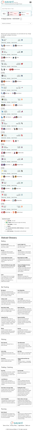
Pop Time (3, 370)
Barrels (2, 250)
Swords (19, 328)
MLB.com (28, 425)
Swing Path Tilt (4, 317)
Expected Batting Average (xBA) (8, 265)
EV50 (2, 274)
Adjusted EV (20, 274)
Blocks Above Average (22, 399)
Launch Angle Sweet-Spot (6, 257)
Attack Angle (20, 299)
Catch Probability (5, 399)
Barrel (10, 222)
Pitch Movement (21, 342)
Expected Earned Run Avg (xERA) (23, 359)
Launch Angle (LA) (21, 244)
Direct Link (4, 42)
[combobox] (16, 8)
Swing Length (4, 299)
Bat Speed (3, 290)
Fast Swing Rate (21, 290)
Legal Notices (21, 425)
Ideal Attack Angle (5, 307)
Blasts (2, 328)
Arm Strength (20, 370)
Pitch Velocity (4, 342)
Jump (19, 379)
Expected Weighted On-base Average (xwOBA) (24, 265)
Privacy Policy (13, 425)
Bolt (18, 412)
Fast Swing (10, 224)
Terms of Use (6, 425)
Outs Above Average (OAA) (7, 387)
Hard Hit (9, 220)
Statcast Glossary (9, 237)
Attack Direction (21, 307)
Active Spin (3, 351)
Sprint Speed (4, 412)
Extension (3, 358)
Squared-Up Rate (21, 317)
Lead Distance (4, 379)
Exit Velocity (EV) (5, 244)
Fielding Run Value (21, 387)
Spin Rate (20, 351)
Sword (9, 226)
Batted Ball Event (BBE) (23, 257)
